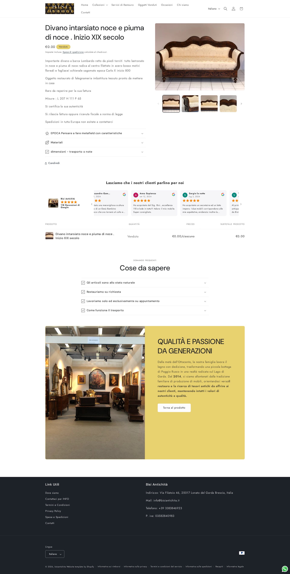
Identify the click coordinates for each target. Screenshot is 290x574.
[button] (99, 5)
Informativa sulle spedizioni (199, 566)
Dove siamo (52, 493)
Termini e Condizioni (57, 505)
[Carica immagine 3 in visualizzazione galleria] (209, 103)
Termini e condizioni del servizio (166, 566)
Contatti (49, 523)
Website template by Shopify (80, 566)
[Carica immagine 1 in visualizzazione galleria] (171, 103)
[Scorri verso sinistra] (158, 103)
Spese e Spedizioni (56, 517)
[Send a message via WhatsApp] (284, 568)
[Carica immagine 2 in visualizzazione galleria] (190, 103)
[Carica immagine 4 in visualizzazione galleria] (228, 103)
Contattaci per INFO (57, 499)
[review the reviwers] (109, 195)
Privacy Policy (53, 511)
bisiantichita (60, 566)
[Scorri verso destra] (241, 103)
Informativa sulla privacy (135, 566)
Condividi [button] (54, 163)
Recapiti (219, 566)
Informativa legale (235, 566)
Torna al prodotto (174, 408)
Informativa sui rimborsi (109, 566)
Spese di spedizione (73, 52)
